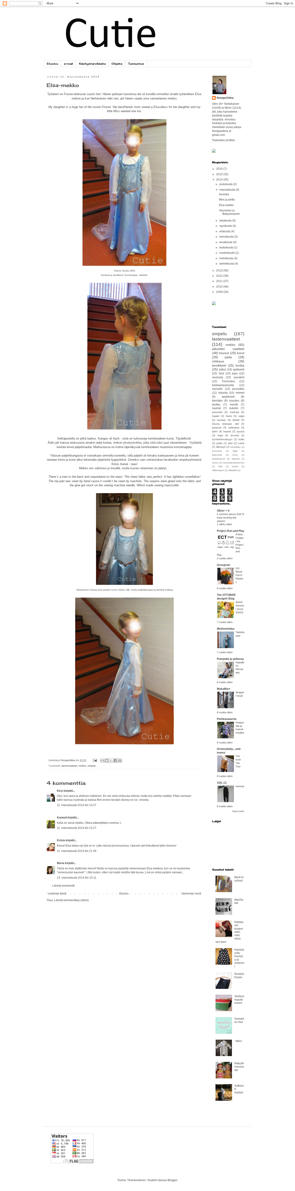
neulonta (217, 377)
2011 (219, 281)
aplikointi (238, 369)
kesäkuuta (226, 242)
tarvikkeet (219, 365)
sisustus (234, 400)
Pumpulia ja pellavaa (230, 659)
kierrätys (217, 400)
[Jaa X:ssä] (111, 760)
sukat (241, 443)
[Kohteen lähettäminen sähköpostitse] (102, 760)
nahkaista (233, 427)
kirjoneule (217, 455)
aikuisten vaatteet (228, 349)
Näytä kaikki (238, 811)
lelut (221, 373)
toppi (220, 435)
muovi (215, 462)
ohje (220, 466)
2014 (219, 179)
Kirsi (60, 790)
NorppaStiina (225, 97)
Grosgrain (223, 565)
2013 (219, 270)
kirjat (235, 451)
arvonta (234, 435)
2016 (219, 168)
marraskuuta (227, 189)
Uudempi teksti (57, 893)
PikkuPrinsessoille (239, 1067)
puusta (240, 431)
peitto (219, 443)
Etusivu (52, 63)
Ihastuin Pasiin (239, 975)
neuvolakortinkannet (233, 462)
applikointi (228, 396)
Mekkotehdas (226, 628)
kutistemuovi (218, 458)
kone (235, 455)
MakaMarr (223, 688)
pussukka (238, 388)
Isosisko (224, 194)
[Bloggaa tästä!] (106, 760)
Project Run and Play (230, 531)
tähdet (236, 420)
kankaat (234, 412)
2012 (219, 275)
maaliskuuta (227, 252)
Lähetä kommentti (63, 885)
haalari (215, 416)
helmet (240, 392)
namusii (240, 786)
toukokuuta (226, 247)
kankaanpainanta (223, 385)
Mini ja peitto (227, 199)
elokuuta (225, 231)
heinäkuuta (226, 236)
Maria (60, 863)
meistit (234, 404)
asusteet (239, 377)
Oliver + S (223, 510)
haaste (227, 431)
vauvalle (217, 388)
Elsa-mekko (226, 205)
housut (224, 353)
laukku (216, 404)
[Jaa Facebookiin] (115, 760)
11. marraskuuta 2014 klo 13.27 (76, 805)
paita (228, 357)
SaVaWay (235, 447)
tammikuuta (227, 263)
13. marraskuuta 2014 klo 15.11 (76, 877)
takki (214, 431)
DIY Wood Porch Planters (239, 575)
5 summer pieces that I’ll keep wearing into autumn (230, 517)
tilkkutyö (220, 447)
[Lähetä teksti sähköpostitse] (95, 760)
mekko (82, 765)
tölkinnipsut (218, 470)
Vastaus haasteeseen (239, 1000)
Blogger (172, 1180)
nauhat (216, 408)
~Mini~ (238, 1041)
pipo (235, 373)
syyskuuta (226, 225)
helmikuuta (226, 258)
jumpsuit (216, 427)
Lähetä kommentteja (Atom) (71, 900)
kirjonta (223, 392)
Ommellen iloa (239, 1020)
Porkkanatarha (226, 719)
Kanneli (62, 817)
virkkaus (218, 361)
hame (229, 416)
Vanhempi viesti (191, 893)
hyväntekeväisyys (222, 439)
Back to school (239, 879)
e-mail (68, 63)
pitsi (230, 443)
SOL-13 (222, 782)
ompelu (92, 765)
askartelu (217, 412)
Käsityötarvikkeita (92, 63)
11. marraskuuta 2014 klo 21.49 (76, 851)
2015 (219, 174)
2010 (219, 286)
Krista (61, 840)
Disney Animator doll (225, 423)
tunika (240, 365)
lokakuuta (225, 220)
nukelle (233, 408)
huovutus (217, 451)
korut (240, 353)
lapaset (236, 458)
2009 (219, 292)
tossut (235, 466)
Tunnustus (136, 63)
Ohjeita (117, 63)
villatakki (232, 470)
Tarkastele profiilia (223, 140)
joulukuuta (226, 184)
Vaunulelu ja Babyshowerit (229, 212)
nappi (241, 416)
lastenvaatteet (69, 765)
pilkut (222, 369)
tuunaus (221, 420)
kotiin (241, 439)
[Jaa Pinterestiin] (120, 760)
